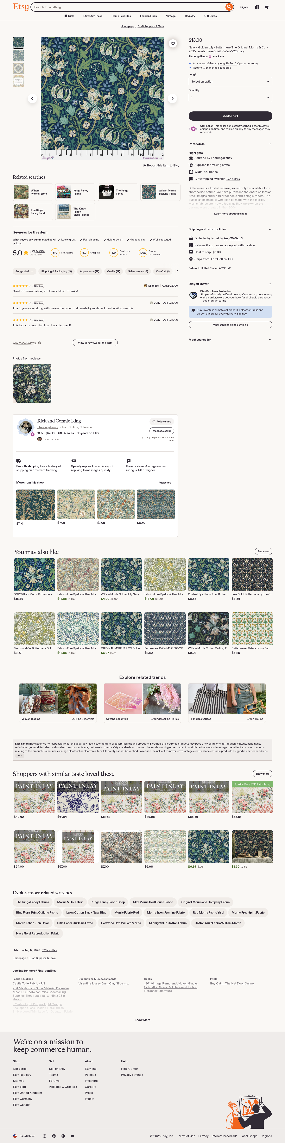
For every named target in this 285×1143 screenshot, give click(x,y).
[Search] (229, 7)
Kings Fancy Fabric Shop (110, 903)
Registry (190, 15)
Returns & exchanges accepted (215, 245)
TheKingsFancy (198, 56)
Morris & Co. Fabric (72, 903)
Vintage (171, 15)
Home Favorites (121, 15)
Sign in (244, 7)
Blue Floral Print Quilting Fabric (39, 913)
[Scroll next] (177, 271)
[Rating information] (38, 433)
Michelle (153, 285)
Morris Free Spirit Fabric (250, 913)
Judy (157, 302)
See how (242, 313)
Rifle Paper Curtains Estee (77, 924)
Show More (142, 1020)
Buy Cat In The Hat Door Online (232, 983)
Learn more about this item (230, 213)
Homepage (127, 26)
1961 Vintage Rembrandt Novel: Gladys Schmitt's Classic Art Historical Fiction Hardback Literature (171, 987)
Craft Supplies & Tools (151, 26)
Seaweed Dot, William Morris (122, 924)
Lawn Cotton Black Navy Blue (88, 913)
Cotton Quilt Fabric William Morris (220, 924)
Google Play (55, 1118)
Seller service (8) (138, 271)
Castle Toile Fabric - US (29, 983)
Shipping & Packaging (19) (56, 271)
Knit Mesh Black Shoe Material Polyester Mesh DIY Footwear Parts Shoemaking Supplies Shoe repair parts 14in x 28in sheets (41, 993)
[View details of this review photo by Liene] (32, 383)
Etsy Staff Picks (92, 15)
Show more (262, 773)
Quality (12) (113, 271)
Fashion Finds (148, 15)
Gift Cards (210, 15)
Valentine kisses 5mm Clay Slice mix (104, 983)
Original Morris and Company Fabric (207, 903)
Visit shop (165, 482)
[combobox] (127, 7)
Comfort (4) (163, 271)
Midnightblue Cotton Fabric (169, 924)
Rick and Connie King (59, 421)
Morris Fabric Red (128, 913)
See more (263, 551)
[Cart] (266, 7)
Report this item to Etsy (163, 165)
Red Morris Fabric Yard (210, 913)
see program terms (214, 300)
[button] (161, 430)
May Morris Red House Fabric (155, 903)
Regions (266, 1136)
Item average (37, 250)
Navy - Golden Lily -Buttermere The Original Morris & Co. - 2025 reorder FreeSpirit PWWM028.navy (228, 49)
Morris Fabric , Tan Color (34, 924)
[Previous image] (32, 98)
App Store (26, 1118)
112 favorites (49, 950)
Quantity (194, 90)
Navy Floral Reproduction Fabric (39, 934)
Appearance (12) (89, 271)
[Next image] (172, 98)
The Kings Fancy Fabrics (34, 903)
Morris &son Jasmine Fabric (167, 913)
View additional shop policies (230, 324)
